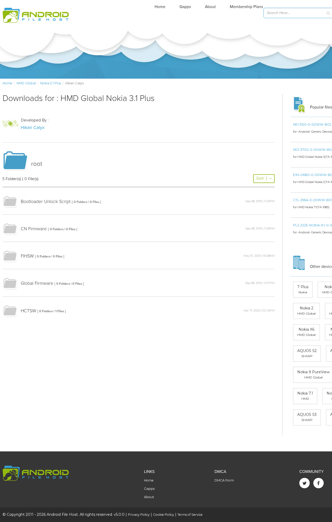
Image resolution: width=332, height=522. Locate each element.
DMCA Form (224, 480)
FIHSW (27, 256)
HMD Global (26, 83)
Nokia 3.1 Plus (50, 83)
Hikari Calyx (33, 127)
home (7, 83)
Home (160, 6)
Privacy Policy (139, 515)
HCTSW (28, 311)
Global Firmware (37, 283)
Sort (261, 178)
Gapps (185, 6)
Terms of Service (190, 515)
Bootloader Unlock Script (46, 201)
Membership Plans (246, 6)
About (210, 6)
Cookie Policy (163, 515)
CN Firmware (34, 229)
